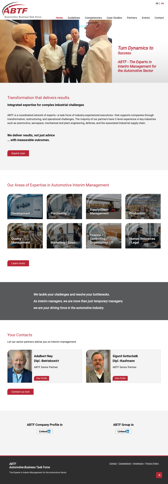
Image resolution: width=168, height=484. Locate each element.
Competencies (93, 17)
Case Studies (114, 17)
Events (146, 17)
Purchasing (59, 213)
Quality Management (20, 240)
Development (20, 213)
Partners (132, 17)
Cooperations (125, 463)
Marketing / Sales (63, 242)
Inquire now (18, 153)
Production (137, 213)
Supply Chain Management (99, 211)
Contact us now (20, 391)
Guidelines (74, 17)
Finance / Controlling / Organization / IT (102, 238)
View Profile (41, 378)
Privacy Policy (152, 463)
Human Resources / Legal (142, 240)
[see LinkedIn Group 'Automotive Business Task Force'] (123, 431)
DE (157, 3)
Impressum (138, 463)
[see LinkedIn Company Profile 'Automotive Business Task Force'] (45, 431)
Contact (159, 17)
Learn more (18, 263)
